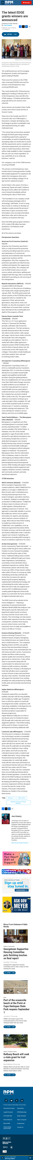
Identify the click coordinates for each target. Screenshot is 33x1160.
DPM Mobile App (21, 1112)
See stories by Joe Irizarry (19, 843)
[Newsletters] (17, 885)
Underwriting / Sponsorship (7, 1127)
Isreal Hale (6, 962)
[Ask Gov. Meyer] (17, 904)
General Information (9, 1108)
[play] (3, 1158)
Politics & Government (9, 946)
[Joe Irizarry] (6, 819)
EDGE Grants (21, 798)
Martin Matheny (8, 1064)
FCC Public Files (8, 1116)
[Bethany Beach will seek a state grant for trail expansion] (16, 1041)
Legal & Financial (8, 1112)
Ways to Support (21, 1119)
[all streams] (30, 1158)
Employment (20, 1123)
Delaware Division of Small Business (18, 802)
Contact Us (20, 1127)
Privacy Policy (22, 1104)
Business (10, 798)
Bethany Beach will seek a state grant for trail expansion (16, 1057)
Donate (27, 2)
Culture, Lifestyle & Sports (10, 1051)
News (5, 997)
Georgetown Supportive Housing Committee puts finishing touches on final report (16, 953)
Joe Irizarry (8, 25)
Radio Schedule (21, 1116)
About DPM (7, 1123)
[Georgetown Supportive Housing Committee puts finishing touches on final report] (16, 936)
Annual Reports (8, 1119)
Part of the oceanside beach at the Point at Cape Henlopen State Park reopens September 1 (16, 1006)
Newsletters (20, 1108)
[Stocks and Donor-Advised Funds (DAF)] (17, 859)
